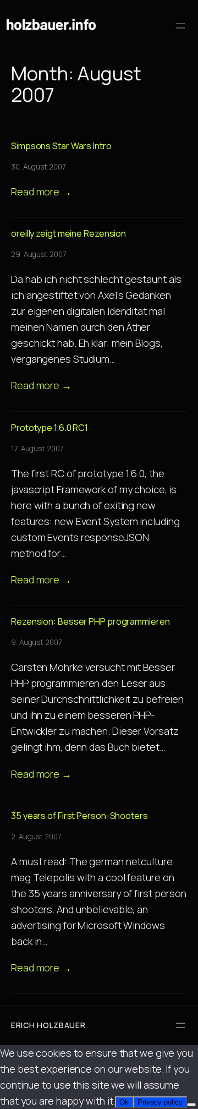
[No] (191, 1104)
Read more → (41, 191)
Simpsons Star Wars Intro (61, 146)
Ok (124, 1102)
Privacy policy (160, 1102)
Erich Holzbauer (48, 1025)
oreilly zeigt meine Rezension (68, 233)
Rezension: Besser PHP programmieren (90, 621)
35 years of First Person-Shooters (79, 816)
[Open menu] (180, 25)
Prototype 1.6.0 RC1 (49, 428)
